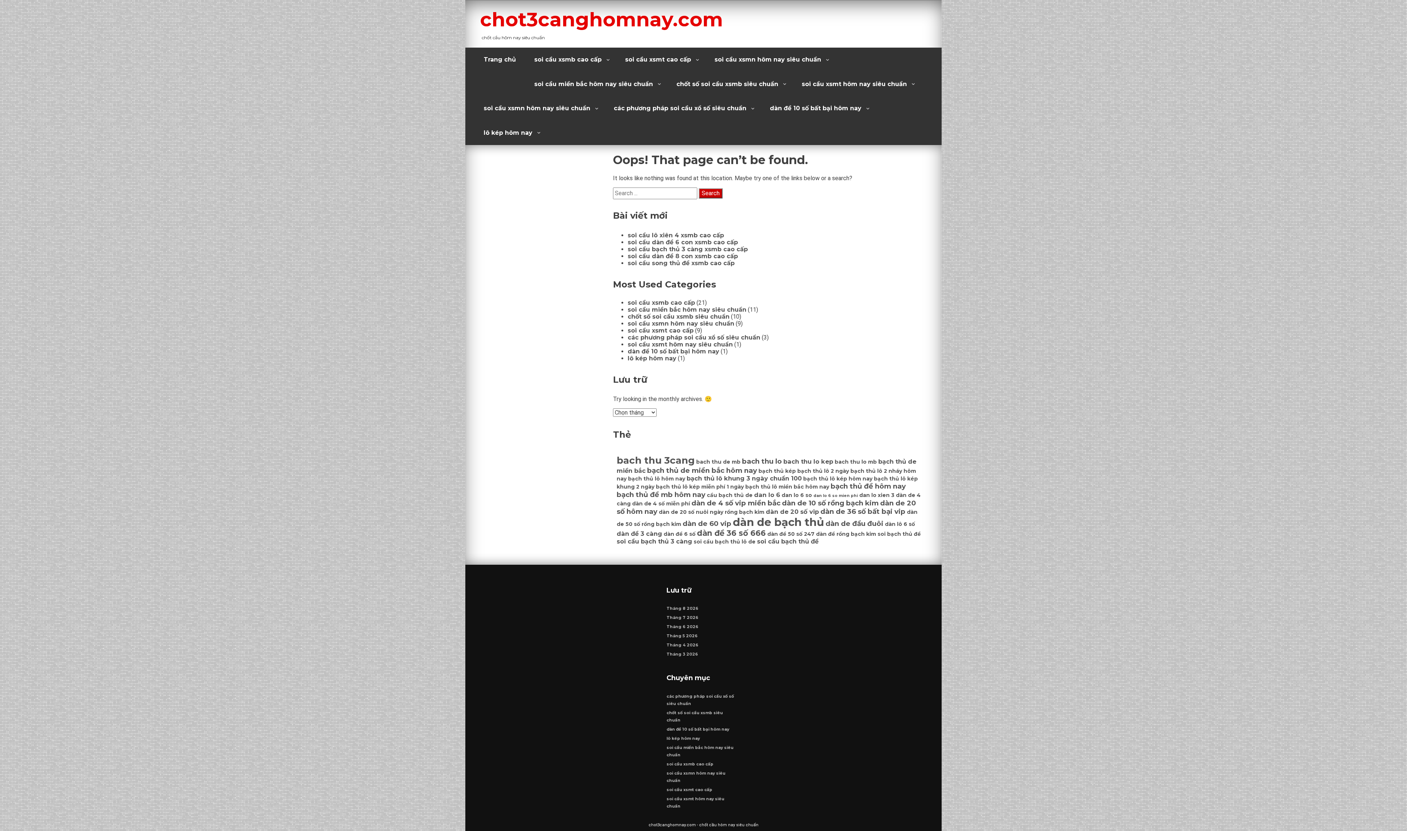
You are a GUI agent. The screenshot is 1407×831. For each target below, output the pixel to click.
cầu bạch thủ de (730, 495)
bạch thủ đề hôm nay (868, 486)
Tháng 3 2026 (682, 654)
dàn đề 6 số (679, 534)
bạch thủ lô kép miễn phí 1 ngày (700, 487)
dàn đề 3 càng (639, 533)
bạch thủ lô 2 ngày (823, 471)
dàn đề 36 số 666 (731, 533)
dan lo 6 (767, 494)
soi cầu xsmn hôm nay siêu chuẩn (767, 59)
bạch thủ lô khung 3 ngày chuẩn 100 (744, 478)
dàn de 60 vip (707, 523)
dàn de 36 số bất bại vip (862, 511)
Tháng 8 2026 (682, 608)
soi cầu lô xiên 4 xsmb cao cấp (676, 235)
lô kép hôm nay (508, 132)
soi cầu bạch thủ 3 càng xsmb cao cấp (688, 249)
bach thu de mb (718, 462)
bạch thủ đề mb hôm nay (661, 494)
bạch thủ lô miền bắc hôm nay (787, 487)
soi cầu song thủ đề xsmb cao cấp (681, 263)
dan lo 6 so (797, 495)
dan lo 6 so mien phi (835, 495)
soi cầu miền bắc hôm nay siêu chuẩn (593, 84)
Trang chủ (500, 59)
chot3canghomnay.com (601, 19)
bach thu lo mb (856, 462)
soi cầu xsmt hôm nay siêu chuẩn (854, 84)
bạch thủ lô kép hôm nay (837, 479)
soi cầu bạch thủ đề (788, 541)
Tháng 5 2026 (682, 636)
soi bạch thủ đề (899, 534)
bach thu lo (762, 461)
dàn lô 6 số (900, 524)
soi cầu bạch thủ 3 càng (654, 541)
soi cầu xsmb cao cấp (568, 59)
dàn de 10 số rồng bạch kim (830, 503)
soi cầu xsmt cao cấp (658, 59)
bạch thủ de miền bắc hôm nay (702, 470)
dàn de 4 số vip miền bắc (735, 503)
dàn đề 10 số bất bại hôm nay (815, 108)
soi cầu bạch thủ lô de (725, 542)
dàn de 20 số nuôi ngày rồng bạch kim (711, 512)
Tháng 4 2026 (682, 645)
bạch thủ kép (777, 471)
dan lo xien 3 (876, 495)
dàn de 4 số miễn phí (661, 504)
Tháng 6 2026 (682, 626)
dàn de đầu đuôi (854, 523)
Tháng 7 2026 (682, 617)
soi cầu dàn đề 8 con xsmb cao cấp (683, 256)
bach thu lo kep (808, 461)
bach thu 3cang (656, 460)
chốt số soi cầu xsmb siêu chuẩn (727, 84)
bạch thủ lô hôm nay (656, 479)
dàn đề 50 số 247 (791, 534)
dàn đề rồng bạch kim (846, 534)
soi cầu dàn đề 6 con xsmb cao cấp (683, 242)
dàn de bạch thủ (778, 522)
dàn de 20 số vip (792, 511)
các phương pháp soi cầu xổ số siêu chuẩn (680, 108)
